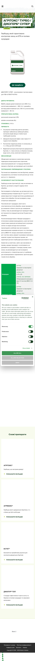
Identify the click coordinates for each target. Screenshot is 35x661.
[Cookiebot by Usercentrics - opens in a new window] (22, 298)
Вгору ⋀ (14, 631)
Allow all (17, 353)
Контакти (18, 648)
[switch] (30, 331)
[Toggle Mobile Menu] (2, 6)
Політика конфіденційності (24, 645)
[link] (15, 6)
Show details (26, 348)
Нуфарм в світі (10, 648)
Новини (25, 648)
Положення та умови (9, 645)
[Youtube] (3, 660)
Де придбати (17, 85)
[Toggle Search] (32, 6)
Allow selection (17, 358)
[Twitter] (2, 658)
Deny (17, 362)
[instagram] (2, 656)
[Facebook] (2, 653)
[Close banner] (32, 298)
